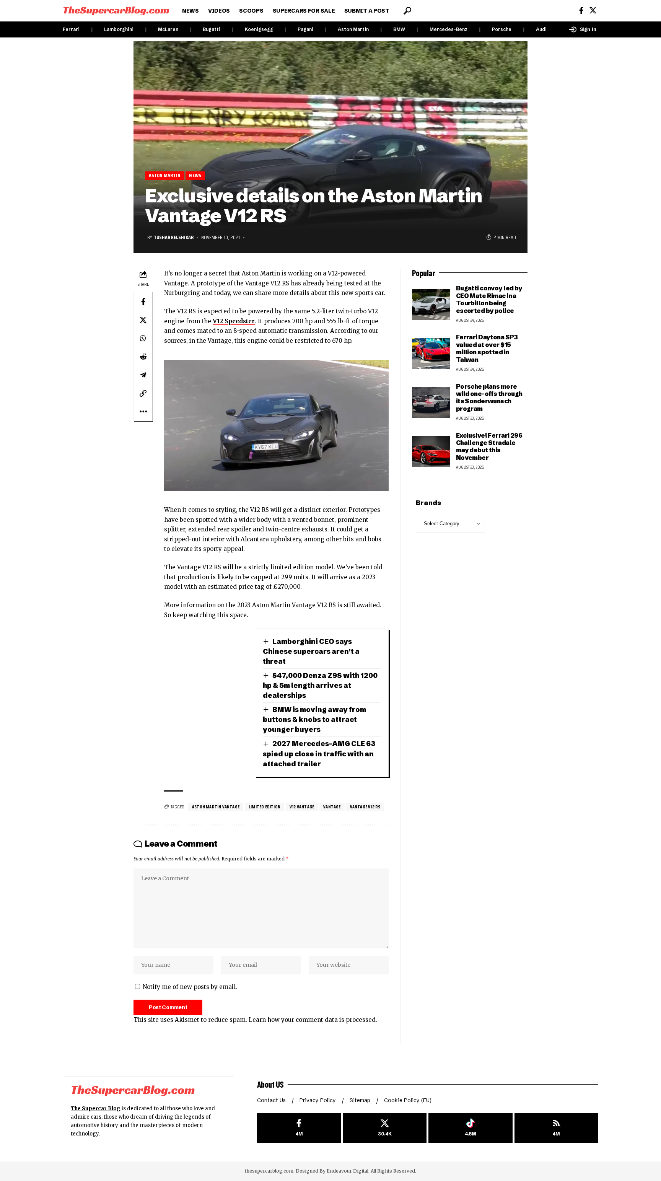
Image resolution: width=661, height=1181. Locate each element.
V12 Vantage (302, 806)
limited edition (264, 806)
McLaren (168, 29)
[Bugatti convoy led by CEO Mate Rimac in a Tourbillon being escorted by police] (431, 304)
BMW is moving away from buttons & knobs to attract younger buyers (314, 719)
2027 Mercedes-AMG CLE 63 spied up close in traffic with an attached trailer (319, 753)
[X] (593, 10)
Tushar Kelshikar (174, 237)
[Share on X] (143, 320)
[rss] (556, 1128)
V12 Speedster (234, 321)
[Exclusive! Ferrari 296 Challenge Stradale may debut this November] (431, 451)
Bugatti (211, 29)
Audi (541, 29)
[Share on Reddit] (143, 356)
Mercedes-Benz (448, 29)
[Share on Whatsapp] (143, 338)
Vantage (331, 806)
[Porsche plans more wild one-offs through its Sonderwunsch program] (431, 402)
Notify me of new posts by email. (190, 986)
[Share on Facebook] (143, 301)
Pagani (305, 29)
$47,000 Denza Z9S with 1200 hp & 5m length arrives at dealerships (320, 685)
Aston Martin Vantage (215, 806)
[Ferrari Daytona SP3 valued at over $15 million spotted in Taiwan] (431, 353)
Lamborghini (119, 29)
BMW (399, 29)
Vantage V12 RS (365, 806)
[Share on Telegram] (143, 375)
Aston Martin (353, 29)
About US (270, 1084)
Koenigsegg (259, 29)
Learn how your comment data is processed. (313, 1019)
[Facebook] (581, 10)
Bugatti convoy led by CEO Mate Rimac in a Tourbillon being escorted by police (489, 299)
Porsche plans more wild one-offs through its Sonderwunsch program (489, 397)
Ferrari (71, 29)
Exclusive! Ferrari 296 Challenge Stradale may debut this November (489, 446)
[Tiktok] (470, 1128)
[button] (407, 11)
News (195, 175)
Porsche (501, 29)
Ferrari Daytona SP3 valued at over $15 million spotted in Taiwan (487, 348)
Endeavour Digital (347, 1171)
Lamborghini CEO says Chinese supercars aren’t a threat (311, 651)
